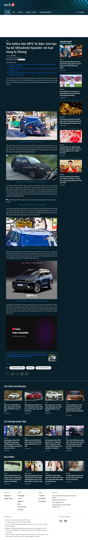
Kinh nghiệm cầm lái (45, 12)
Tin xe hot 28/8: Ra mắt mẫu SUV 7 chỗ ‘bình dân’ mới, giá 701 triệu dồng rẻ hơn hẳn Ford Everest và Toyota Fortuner (75, 444)
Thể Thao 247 (22, 507)
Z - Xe (7, 12)
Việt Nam (62, 144)
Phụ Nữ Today (8, 498)
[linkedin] (26, 374)
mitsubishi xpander (17, 368)
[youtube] (22, 374)
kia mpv (30, 368)
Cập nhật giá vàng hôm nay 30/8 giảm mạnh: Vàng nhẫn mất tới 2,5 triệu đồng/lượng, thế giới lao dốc (70, 121)
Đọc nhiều (9, 457)
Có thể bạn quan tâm (15, 422)
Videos (42, 496)
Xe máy (20, 12)
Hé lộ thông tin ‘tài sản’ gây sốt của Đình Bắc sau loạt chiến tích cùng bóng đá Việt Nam (70, 93)
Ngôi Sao (20, 501)
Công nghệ (21, 496)
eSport (61, 59)
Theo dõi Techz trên (12, 59)
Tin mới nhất (66, 42)
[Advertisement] (31, 99)
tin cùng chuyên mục (15, 386)
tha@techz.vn (56, 507)
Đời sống (62, 89)
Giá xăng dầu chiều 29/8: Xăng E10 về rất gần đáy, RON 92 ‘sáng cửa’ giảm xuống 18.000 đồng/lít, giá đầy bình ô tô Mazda (53, 444)
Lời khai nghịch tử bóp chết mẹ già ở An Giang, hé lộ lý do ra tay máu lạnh (74, 477)
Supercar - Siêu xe (31, 12)
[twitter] (8, 374)
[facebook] (12, 374)
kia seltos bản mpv (43, 368)
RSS (19, 504)
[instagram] (17, 374)
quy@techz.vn (60, 502)
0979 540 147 (62, 500)
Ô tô (14, 12)
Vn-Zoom (20, 510)
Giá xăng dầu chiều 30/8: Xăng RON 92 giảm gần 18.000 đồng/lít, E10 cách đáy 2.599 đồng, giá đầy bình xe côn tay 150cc (13, 444)
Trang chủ (7, 496)
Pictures (43, 498)
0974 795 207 (67, 505)
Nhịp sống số (28, 473)
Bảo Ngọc (13, 55)
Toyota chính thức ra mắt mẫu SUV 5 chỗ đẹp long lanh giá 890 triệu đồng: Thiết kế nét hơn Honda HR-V (74, 409)
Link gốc (8, 363)
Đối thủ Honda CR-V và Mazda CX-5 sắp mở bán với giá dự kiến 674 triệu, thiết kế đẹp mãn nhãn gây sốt (27, 355)
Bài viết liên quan (11, 62)
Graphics (43, 501)
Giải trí (46, 473)
